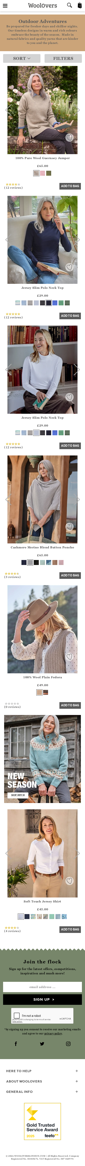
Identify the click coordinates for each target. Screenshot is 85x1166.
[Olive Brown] (45, 692)
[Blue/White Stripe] (17, 302)
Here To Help (19, 1071)
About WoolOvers (24, 1081)
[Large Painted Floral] (64, 916)
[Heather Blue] (54, 302)
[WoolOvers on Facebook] (16, 1044)
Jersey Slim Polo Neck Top (42, 287)
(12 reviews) (13, 187)
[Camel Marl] (54, 562)
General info (19, 1091)
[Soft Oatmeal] (36, 173)
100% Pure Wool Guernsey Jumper (42, 158)
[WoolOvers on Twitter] (42, 1044)
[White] (20, 916)
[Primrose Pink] (42, 173)
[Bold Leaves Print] (33, 916)
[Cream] (36, 302)
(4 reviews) (12, 931)
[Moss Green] (48, 173)
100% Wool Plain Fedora (42, 677)
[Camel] (39, 692)
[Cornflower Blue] (57, 916)
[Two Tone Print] (23, 302)
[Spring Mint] (51, 916)
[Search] (69, 5)
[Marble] (30, 562)
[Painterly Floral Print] (45, 916)
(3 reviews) (12, 576)
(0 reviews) (12, 706)
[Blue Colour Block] (48, 562)
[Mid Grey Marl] (30, 302)
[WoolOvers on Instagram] (68, 1044)
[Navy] (48, 302)
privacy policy (53, 1033)
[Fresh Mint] (42, 562)
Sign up (41, 999)
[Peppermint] (61, 302)
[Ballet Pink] (61, 562)
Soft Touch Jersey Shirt (42, 901)
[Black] (42, 302)
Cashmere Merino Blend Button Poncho (42, 547)
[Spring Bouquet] (39, 916)
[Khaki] (67, 302)
